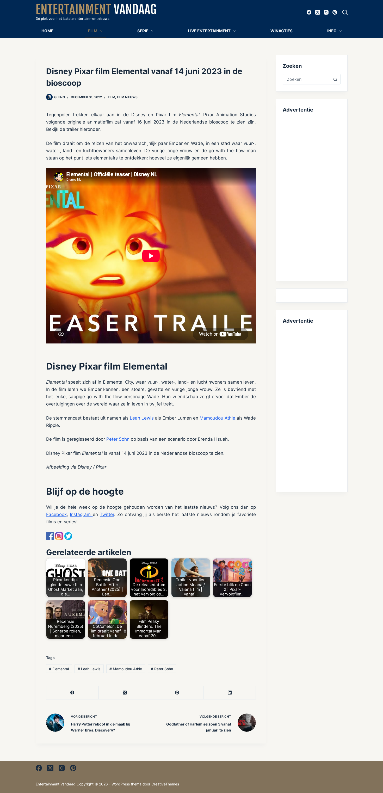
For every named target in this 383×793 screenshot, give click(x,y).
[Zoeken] (345, 12)
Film (92, 30)
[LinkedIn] (229, 692)
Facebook (56, 514)
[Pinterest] (334, 12)
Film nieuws (127, 97)
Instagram (81, 514)
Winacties (281, 30)
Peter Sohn (117, 439)
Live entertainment (209, 30)
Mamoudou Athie (217, 418)
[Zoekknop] (335, 79)
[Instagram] (326, 12)
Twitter (107, 514)
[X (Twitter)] (317, 12)
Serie (142, 30)
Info (332, 30)
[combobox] (306, 79)
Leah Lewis (142, 418)
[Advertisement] (311, 196)
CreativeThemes (165, 784)
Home (47, 30)
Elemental (59, 669)
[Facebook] (309, 12)
